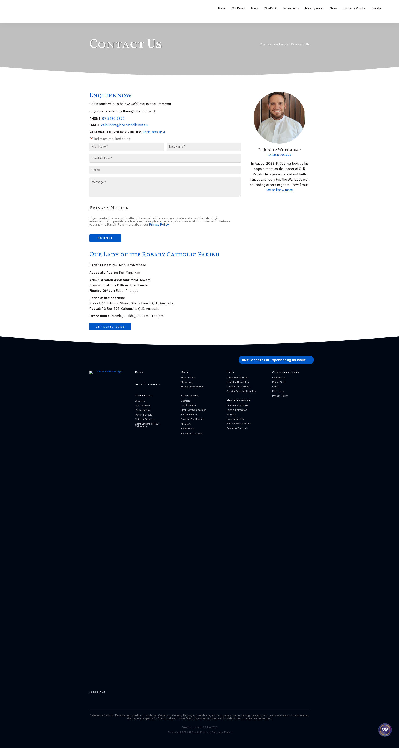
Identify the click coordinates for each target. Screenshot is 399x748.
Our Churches (143, 405)
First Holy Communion (193, 409)
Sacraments (291, 8)
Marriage (186, 423)
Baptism (186, 400)
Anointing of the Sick (192, 418)
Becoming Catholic (191, 433)
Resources (278, 391)
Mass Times (188, 377)
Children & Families (238, 405)
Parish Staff (279, 382)
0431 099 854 (154, 132)
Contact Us (278, 377)
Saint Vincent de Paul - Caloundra (148, 425)
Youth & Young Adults (239, 423)
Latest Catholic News (238, 386)
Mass (254, 8)
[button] (110, 326)
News (333, 8)
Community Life (235, 418)
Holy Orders (187, 428)
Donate (376, 8)
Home (222, 8)
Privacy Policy (159, 224)
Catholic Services (145, 419)
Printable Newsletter (238, 382)
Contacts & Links (354, 8)
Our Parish (238, 8)
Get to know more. (279, 190)
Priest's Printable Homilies (241, 391)
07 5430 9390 (113, 118)
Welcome (140, 400)
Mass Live (186, 382)
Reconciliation (189, 414)
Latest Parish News (237, 377)
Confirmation (188, 405)
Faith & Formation (237, 409)
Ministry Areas (314, 8)
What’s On (270, 8)
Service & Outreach (237, 428)
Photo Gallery (142, 410)
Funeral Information (192, 386)
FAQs (275, 386)
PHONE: (95, 118)
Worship (231, 414)
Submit (105, 238)
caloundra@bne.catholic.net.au (124, 125)
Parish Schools (143, 414)
